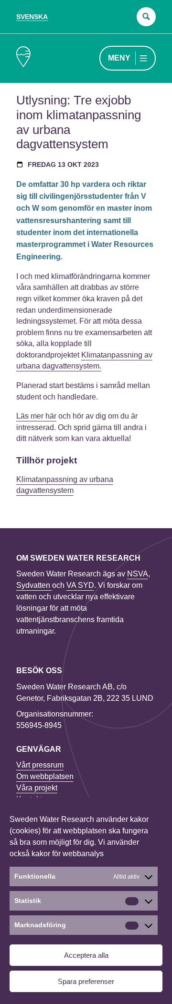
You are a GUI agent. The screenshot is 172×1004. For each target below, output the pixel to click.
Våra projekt (36, 788)
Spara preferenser (86, 981)
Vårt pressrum (40, 765)
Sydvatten (34, 585)
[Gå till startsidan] (23, 58)
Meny (119, 58)
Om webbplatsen (45, 776)
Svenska (32, 16)
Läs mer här (36, 416)
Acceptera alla (86, 955)
